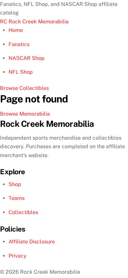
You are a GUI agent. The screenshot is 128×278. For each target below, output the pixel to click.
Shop (15, 184)
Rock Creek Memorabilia (34, 21)
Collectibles (23, 212)
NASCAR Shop (27, 58)
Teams (17, 198)
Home (16, 30)
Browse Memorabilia (25, 114)
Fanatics (19, 44)
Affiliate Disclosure (32, 241)
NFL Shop (21, 72)
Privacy (18, 256)
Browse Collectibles (24, 88)
